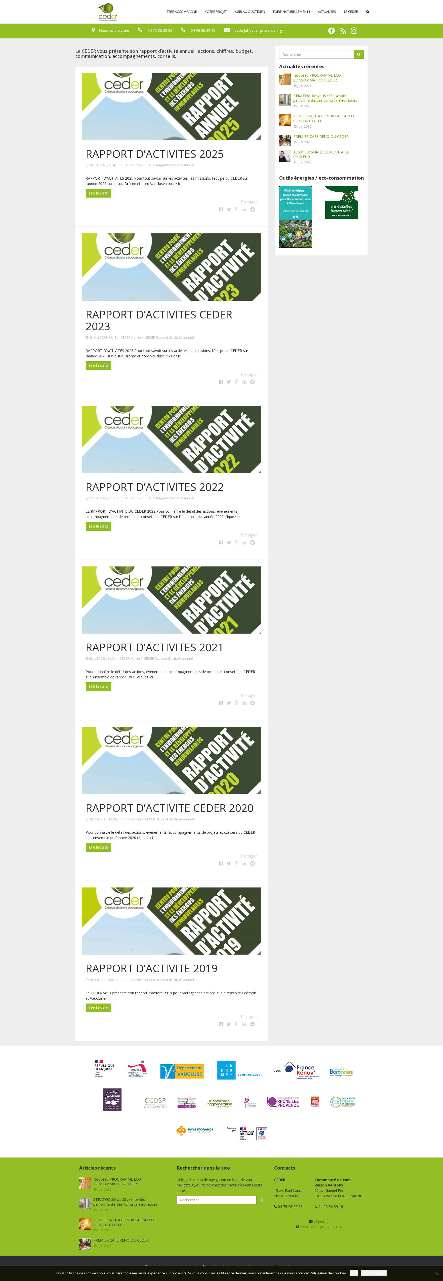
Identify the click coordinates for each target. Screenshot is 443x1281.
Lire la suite (98, 193)
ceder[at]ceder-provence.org (258, 30)
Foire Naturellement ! (292, 11)
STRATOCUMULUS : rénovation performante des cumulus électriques (325, 98)
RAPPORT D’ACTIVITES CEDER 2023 (159, 320)
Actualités (327, 11)
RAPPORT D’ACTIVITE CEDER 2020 (170, 807)
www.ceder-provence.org (321, 1226)
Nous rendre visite (114, 30)
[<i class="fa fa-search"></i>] (367, 12)
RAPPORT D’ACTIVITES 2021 (155, 647)
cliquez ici (321, 1221)
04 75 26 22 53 (160, 30)
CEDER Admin (131, 165)
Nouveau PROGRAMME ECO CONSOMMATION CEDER (317, 77)
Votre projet (216, 11)
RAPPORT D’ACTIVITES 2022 (155, 486)
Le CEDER (351, 11)
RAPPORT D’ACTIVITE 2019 (152, 968)
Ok (354, 1273)
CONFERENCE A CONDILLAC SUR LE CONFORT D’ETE (324, 118)
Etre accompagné (182, 11)
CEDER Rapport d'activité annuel (169, 165)
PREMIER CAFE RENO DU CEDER (321, 136)
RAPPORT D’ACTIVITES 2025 (155, 153)
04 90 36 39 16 (203, 30)
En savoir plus (374, 1273)
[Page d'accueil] (74, 12)
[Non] (436, 1273)
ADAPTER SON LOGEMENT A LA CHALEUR (321, 154)
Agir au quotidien (250, 11)
